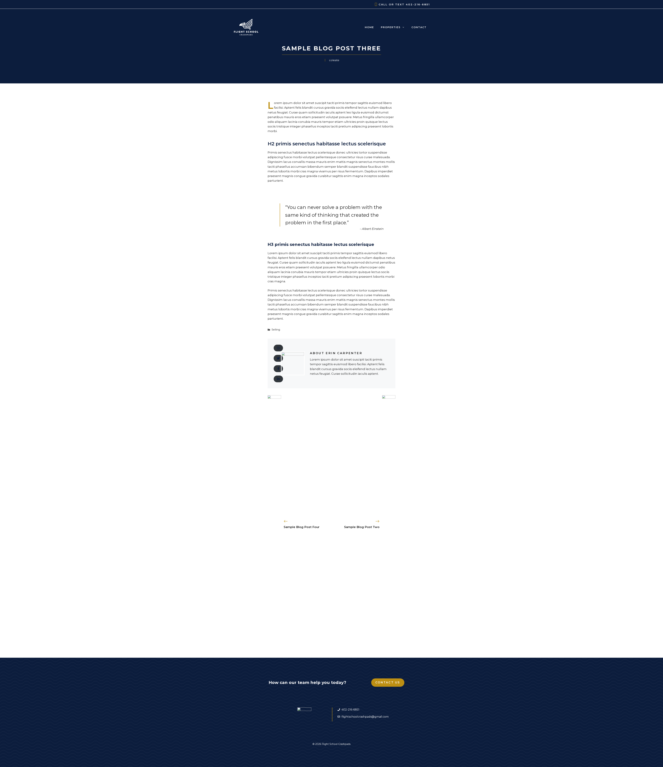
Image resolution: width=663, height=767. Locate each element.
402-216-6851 (418, 4)
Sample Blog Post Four (301, 527)
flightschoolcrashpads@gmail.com (365, 716)
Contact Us (387, 682)
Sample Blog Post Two (361, 527)
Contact (418, 27)
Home (369, 27)
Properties (390, 27)
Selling (276, 329)
